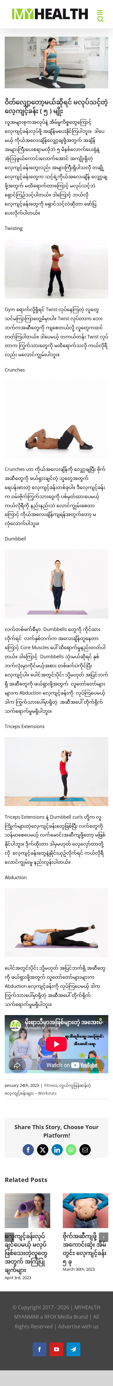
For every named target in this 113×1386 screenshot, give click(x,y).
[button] (9, 1237)
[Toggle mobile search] (100, 19)
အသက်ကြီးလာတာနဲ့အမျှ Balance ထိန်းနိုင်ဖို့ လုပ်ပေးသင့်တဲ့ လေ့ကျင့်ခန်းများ (85, 1253)
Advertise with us (78, 1326)
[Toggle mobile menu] (100, 12)
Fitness (50, 1085)
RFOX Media (58, 1316)
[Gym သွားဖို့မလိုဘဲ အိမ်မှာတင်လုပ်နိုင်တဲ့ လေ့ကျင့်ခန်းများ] (27, 1196)
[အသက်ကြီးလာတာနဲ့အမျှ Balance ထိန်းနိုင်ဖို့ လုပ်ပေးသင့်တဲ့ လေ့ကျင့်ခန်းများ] (85, 1196)
